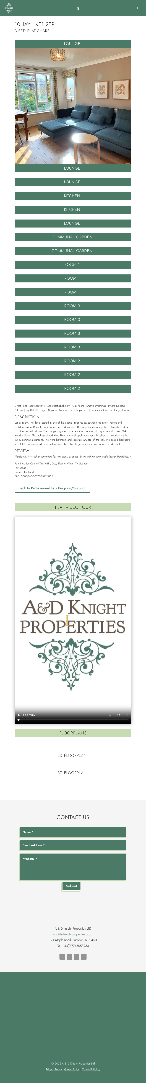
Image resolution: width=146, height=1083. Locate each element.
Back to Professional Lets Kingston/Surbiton (52, 488)
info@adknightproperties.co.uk (73, 934)
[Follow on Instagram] (84, 957)
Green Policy (71, 1069)
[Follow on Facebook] (62, 957)
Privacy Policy (54, 1069)
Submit (71, 886)
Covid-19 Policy (91, 1069)
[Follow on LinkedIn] (76, 957)
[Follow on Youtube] (69, 957)
